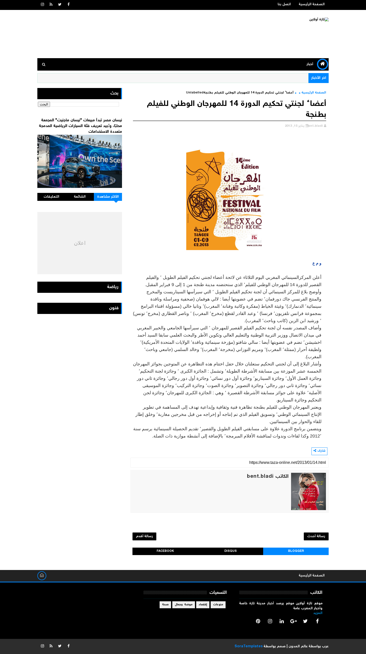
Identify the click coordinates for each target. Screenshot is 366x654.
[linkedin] (282, 621)
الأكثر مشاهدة (108, 196)
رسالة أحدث (316, 536)
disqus (230, 551)
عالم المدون (298, 646)
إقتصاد (203, 605)
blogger (296, 551)
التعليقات (51, 196)
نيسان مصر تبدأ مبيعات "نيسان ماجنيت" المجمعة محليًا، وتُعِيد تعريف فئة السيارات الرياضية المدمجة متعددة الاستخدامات (80, 126)
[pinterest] (258, 621)
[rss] (51, 5)
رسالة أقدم (144, 536)
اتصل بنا (284, 4)
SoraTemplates (249, 646)
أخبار (309, 64)
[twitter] (59, 5)
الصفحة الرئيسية (312, 4)
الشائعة (80, 196)
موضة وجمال (183, 605)
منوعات (218, 605)
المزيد (317, 613)
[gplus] (293, 621)
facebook (165, 551)
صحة (165, 605)
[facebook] (68, 5)
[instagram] (42, 5)
